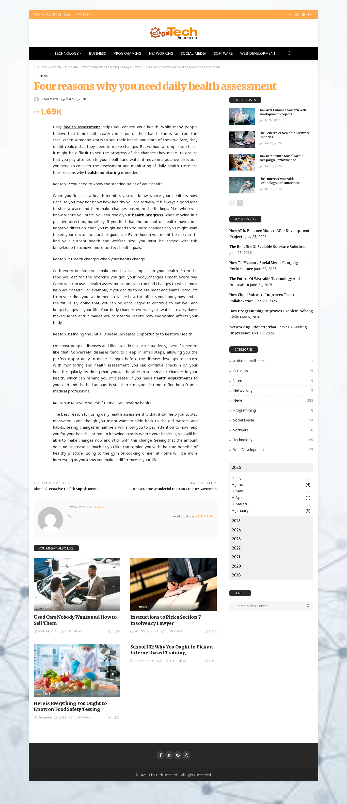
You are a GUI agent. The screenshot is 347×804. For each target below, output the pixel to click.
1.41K (213, 661)
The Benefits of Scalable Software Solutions (267, 247)
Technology (66, 53)
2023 (236, 539)
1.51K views (173, 631)
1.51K (213, 631)
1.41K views (178, 661)
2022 (236, 548)
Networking (161, 53)
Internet (273, 380)
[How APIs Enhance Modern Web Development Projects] (242, 116)
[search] (289, 53)
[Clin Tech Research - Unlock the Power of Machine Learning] (173, 32)
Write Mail (85, 14)
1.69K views (49, 99)
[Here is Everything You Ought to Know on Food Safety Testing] (77, 670)
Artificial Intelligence (273, 360)
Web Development (258, 53)
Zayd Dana (95, 507)
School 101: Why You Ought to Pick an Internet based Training (171, 650)
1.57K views (81, 717)
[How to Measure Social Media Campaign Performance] (242, 162)
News (44, 75)
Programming (127, 53)
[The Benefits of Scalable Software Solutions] (242, 139)
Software (223, 53)
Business (97, 53)
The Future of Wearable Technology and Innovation (280, 181)
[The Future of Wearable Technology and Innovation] (242, 185)
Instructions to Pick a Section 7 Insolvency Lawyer (165, 620)
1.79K (116, 631)
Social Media (193, 53)
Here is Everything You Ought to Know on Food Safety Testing (70, 706)
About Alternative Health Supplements (66, 489)
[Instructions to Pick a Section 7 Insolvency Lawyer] (173, 584)
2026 (236, 467)
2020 (236, 566)
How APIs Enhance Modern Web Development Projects (282, 112)
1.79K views (73, 631)
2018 (236, 575)
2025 (236, 520)
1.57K (116, 717)
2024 (236, 530)
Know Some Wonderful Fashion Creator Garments (175, 489)
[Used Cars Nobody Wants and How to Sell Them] (77, 584)
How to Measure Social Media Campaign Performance (281, 158)
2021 (236, 557)
